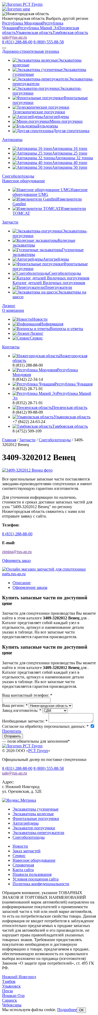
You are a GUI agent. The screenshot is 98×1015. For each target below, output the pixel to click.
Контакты (11, 347)
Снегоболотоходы (18, 176)
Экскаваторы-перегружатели (38, 832)
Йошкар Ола (13, 995)
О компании (13, 310)
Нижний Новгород (19, 977)
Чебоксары (11, 1005)
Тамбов (8, 981)
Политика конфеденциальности (41, 884)
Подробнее (67, 1009)
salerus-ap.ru (14, 37)
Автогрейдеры (26, 823)
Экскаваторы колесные (33, 814)
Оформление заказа (30, 587)
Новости (20, 846)
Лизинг (8, 305)
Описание (22, 582)
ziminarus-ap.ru (17, 551)
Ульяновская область (34, 32)
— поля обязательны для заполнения (36, 741)
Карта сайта (23, 869)
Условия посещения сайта (36, 879)
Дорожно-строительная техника (30, 51)
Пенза (7, 991)
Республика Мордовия (22, 23)
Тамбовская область (70, 32)
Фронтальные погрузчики (36, 818)
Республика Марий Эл (38, 28)
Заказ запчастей (27, 851)
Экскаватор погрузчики (34, 828)
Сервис (19, 855)
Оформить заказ (16, 560)
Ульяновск (11, 986)
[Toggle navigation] (4, 48)
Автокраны (12, 139)
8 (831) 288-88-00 (17, 534)
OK (81, 1010)
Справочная (23, 865)
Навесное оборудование (23, 181)
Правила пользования (32, 874)
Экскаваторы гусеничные (36, 809)
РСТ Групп (38, 750)
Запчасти (10, 222)
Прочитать (11, 731)
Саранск (9, 1000)
